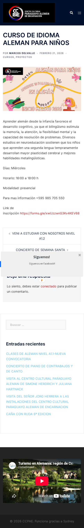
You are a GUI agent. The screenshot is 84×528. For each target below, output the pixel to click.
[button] (41, 256)
